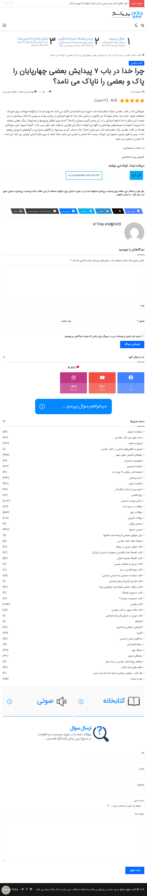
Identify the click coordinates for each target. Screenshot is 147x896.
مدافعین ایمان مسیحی (131, 639)
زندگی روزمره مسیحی (131, 501)
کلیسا (139, 633)
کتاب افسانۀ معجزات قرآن (129, 558)
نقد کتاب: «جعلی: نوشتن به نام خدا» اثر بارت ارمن (117, 673)
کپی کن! (136, 175)
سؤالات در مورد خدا (132, 507)
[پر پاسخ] (127, 15)
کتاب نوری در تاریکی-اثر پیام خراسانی (124, 616)
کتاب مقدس (129, 55)
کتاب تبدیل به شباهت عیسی (128, 564)
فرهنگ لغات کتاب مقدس (129, 541)
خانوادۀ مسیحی (134, 466)
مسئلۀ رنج (137, 650)
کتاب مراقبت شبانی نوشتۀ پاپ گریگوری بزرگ (120, 587)
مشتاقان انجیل (135, 656)
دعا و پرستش (135, 478)
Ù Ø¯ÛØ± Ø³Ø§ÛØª (107, 224)
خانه (139, 55)
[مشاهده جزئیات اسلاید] (38, 701)
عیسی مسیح (135, 530)
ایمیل (140, 321)
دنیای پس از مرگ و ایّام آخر (128, 489)
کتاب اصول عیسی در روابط (129, 547)
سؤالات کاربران (135, 518)
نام (142, 306)
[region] (73, 701)
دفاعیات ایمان (135, 484)
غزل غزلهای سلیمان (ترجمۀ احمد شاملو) (122, 535)
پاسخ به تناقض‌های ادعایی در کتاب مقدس (121, 449)
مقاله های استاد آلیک (131, 667)
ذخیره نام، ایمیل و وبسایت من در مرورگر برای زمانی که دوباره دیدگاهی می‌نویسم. (102, 336)
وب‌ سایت (66, 321)
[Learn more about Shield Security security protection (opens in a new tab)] (6, 890)
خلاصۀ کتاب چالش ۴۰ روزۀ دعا (127, 472)
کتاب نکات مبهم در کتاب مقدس (127, 610)
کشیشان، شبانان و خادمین (129, 627)
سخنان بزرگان (135, 524)
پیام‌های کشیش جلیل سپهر (129, 455)
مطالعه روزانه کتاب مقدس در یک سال (124, 662)
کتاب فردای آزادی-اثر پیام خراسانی (125, 581)
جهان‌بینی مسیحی (133, 461)
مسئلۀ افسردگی (134, 645)
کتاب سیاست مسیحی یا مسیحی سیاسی (122, 576)
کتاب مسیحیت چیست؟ (130, 599)
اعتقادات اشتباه (135, 432)
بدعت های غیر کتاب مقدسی (128, 438)
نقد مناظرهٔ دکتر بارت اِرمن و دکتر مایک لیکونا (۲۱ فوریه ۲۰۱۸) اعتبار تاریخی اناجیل (88, 4)
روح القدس (136, 495)
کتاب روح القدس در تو (131, 570)
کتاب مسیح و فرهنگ (132, 593)
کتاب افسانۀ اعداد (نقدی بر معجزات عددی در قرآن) (117, 553)
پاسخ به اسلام (135, 443)
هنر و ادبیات (136, 679)
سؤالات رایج (136, 512)
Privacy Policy (10, 890)
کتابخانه (138, 622)
